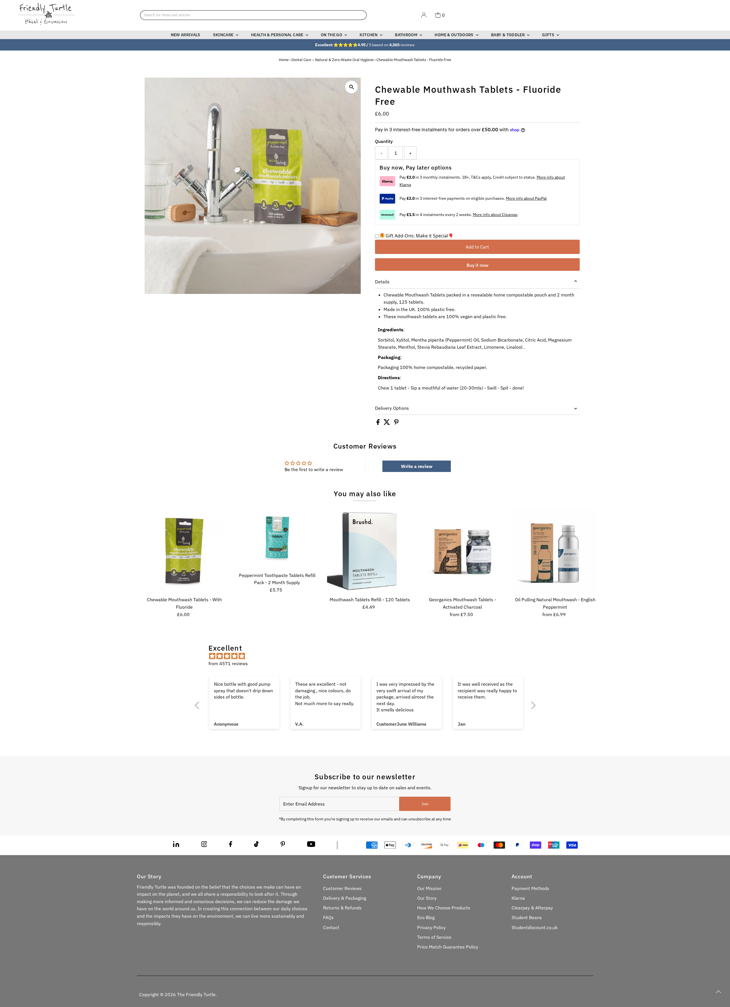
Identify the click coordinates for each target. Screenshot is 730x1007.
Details (382, 281)
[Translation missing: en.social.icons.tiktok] (256, 845)
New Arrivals (185, 34)
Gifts (548, 34)
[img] (368, 656)
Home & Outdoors (454, 34)
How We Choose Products (443, 908)
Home (284, 59)
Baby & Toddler (508, 34)
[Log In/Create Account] (423, 15)
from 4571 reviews (228, 663)
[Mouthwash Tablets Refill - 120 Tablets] (370, 551)
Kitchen (369, 34)
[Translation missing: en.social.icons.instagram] (204, 845)
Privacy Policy (431, 927)
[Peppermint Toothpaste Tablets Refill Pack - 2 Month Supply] (277, 538)
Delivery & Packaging (344, 898)
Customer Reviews (342, 888)
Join (424, 804)
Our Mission (429, 888)
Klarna (518, 898)
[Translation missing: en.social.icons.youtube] (311, 845)
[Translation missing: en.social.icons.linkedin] (176, 845)
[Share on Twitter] (387, 423)
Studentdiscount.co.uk (534, 927)
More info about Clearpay (495, 214)
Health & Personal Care (277, 34)
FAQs (328, 917)
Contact (331, 927)
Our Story (427, 898)
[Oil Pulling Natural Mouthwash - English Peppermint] (555, 551)
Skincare (223, 34)
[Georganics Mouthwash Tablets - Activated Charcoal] (462, 551)
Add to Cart (477, 247)
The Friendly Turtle (196, 994)
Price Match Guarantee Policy (447, 947)
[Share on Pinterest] (396, 423)
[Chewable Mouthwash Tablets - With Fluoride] (184, 551)
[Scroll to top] (718, 991)
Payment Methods (530, 888)
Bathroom (406, 34)
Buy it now (477, 265)
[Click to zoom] (351, 86)
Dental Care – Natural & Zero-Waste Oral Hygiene (332, 59)
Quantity (384, 141)
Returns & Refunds (342, 908)
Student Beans (527, 917)
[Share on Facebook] (378, 423)
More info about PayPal (526, 198)
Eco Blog (426, 917)
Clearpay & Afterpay (532, 908)
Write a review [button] (416, 466)
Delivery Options (392, 408)
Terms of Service (434, 937)
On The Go (332, 34)
